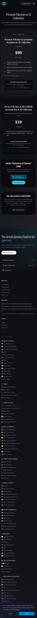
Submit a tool (4, 295)
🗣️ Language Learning (7, 595)
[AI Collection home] (4, 3)
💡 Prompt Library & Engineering (9, 448)
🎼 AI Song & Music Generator (9, 405)
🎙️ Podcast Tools (5, 411)
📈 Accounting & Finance (7, 536)
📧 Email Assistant (6, 518)
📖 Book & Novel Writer (7, 432)
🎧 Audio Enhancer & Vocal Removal (10, 408)
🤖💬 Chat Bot (5, 563)
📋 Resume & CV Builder (7, 553)
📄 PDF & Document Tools (8, 446)
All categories (4, 284)
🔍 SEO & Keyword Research (8, 526)
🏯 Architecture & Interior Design (9, 349)
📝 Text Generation (6, 451)
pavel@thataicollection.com (24, 87)
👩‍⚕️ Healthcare (4, 593)
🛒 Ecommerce (5, 542)
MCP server (4, 327)
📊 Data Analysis (5, 566)
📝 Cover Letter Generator (7, 437)
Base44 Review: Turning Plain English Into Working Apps (16, 303)
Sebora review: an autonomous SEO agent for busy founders (16, 306)
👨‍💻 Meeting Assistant (6, 491)
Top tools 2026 (5, 292)
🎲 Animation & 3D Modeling (8, 346)
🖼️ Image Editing (5, 365)
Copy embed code (18, 182)
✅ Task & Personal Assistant (8, 499)
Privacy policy (15, 609)
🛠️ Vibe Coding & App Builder (9, 475)
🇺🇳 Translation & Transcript (8, 419)
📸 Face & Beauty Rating (7, 357)
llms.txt (3, 322)
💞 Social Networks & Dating (8, 598)
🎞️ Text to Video (5, 389)
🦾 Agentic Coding (6, 462)
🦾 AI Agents (4, 486)
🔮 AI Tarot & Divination (7, 579)
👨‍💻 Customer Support (6, 539)
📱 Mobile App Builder (7, 470)
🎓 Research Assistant (6, 569)
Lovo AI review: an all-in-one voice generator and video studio (17, 313)
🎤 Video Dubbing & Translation (9, 395)
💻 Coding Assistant (6, 464)
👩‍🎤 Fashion (4, 360)
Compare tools (5, 287)
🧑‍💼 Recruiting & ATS (6, 550)
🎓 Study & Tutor (5, 601)
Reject (10, 613)
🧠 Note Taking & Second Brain (9, 494)
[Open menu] (34, 3)
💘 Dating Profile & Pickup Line (9, 582)
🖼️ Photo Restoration (6, 376)
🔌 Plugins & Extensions (7, 472)
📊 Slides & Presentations (7, 556)
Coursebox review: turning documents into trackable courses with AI (18, 310)
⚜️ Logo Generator (6, 374)
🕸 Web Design (5, 478)
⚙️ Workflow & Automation (8, 505)
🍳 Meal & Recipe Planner (7, 488)
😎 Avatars (4, 352)
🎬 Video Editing (5, 398)
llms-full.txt (4, 325)
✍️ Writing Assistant (6, 454)
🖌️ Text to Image (5, 379)
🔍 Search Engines (6, 571)
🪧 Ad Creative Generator (7, 512)
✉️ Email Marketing (6, 521)
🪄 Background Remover (7, 354)
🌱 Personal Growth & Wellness (9, 496)
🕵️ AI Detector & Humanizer (8, 429)
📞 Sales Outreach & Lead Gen (8, 523)
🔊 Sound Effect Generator (7, 413)
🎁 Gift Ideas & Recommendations (9, 590)
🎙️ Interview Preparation (7, 545)
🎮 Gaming (4, 587)
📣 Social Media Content (7, 529)
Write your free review (18, 210)
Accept (26, 613)
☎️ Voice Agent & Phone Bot (8, 422)
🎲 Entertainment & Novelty (8, 584)
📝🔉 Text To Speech (6, 416)
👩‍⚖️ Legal (3, 547)
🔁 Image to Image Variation (8, 368)
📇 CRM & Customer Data (7, 515)
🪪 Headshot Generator (7, 363)
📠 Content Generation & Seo (8, 435)
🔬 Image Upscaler (6, 371)
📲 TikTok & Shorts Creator (8, 392)
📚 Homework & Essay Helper (8, 440)
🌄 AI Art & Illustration (7, 343)
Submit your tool (9, 252)
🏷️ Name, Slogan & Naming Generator (10, 443)
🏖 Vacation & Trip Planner (8, 502)
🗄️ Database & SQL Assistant (8, 467)
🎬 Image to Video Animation (8, 387)
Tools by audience (6, 289)
